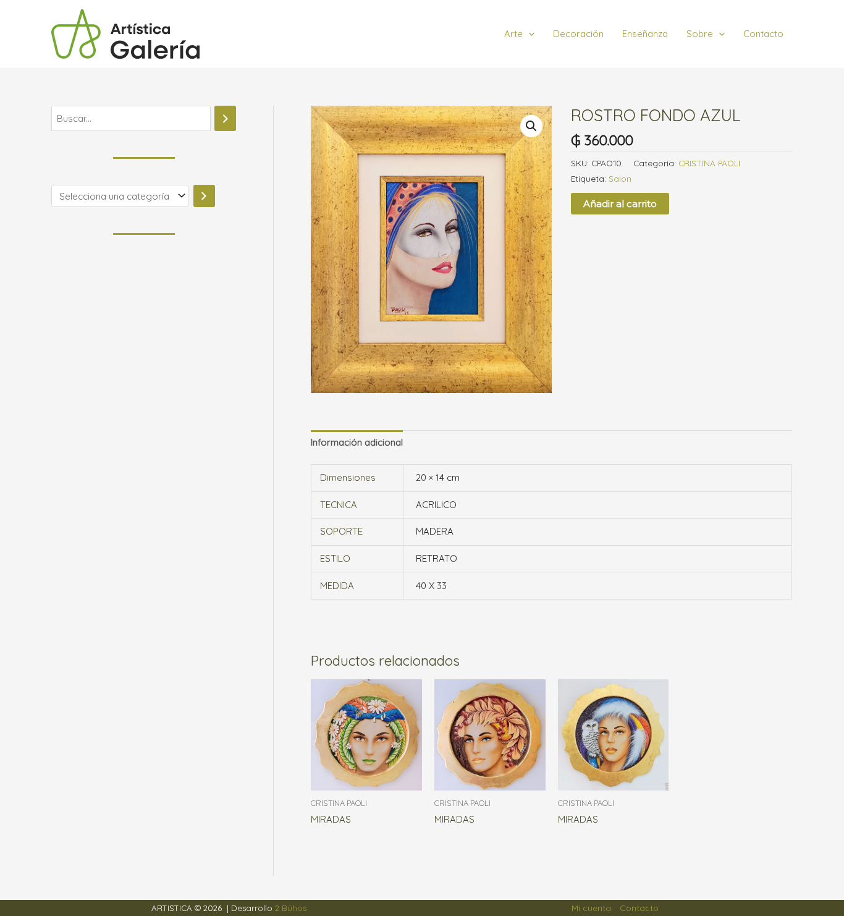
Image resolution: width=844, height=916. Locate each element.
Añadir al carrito (620, 204)
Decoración (578, 34)
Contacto (763, 34)
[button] (531, 126)
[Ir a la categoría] (204, 196)
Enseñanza (645, 34)
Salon (620, 178)
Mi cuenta (591, 908)
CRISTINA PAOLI (709, 163)
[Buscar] (225, 118)
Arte (513, 34)
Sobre (699, 34)
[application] (528, 34)
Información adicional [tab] (357, 442)
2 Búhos (290, 908)
